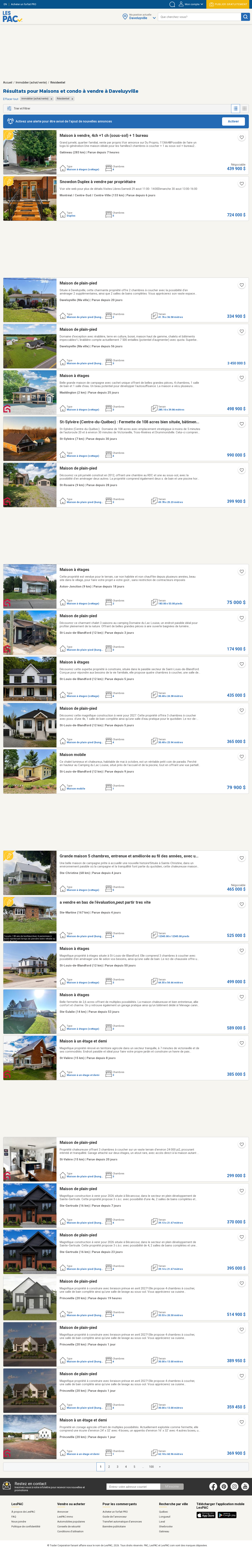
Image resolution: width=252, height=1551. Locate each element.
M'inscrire (172, 1486)
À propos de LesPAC (23, 1511)
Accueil (7, 82)
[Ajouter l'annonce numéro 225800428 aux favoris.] (241, 665)
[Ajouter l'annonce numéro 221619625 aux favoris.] (241, 757)
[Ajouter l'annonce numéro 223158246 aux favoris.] (241, 286)
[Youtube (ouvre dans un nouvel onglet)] (246, 1489)
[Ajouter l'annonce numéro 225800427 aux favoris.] (241, 711)
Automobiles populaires (71, 1521)
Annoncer (62, 1511)
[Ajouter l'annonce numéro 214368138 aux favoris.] (241, 1423)
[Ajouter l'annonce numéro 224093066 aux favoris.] (241, 572)
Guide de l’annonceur (115, 1516)
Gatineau (164, 1531)
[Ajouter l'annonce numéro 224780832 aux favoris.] (241, 471)
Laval (162, 1521)
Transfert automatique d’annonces (122, 1521)
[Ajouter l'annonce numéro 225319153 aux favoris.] (241, 1145)
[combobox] (199, 17)
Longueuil (164, 1516)
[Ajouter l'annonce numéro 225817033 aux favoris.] (241, 905)
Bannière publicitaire (114, 1526)
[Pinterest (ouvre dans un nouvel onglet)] (224, 1489)
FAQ (13, 1516)
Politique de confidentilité (25, 1526)
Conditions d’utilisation (70, 1531)
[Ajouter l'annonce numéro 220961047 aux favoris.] (241, 425)
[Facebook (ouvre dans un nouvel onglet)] (213, 1489)
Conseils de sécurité (68, 1526)
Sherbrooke (165, 1526)
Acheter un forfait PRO (115, 1511)
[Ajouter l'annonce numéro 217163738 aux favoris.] (241, 1044)
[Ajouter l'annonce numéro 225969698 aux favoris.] (241, 1330)
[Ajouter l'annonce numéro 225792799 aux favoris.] (241, 185)
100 (151, 1466)
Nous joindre (18, 1521)
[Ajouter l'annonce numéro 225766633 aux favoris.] (241, 1192)
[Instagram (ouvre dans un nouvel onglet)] (234, 1489)
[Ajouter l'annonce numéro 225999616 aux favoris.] (241, 1284)
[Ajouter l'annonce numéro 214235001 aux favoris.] (241, 998)
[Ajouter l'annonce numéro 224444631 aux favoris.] (241, 138)
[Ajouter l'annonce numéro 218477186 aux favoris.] (241, 378)
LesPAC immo (65, 1516)
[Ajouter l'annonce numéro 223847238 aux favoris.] (241, 332)
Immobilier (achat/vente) (31, 82)
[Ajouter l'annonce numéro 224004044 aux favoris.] (241, 951)
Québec (163, 1511)
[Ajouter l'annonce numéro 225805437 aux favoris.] (241, 859)
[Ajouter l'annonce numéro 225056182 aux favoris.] (241, 1238)
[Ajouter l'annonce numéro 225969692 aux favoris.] (241, 1377)
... (143, 1466)
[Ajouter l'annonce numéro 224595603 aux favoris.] (241, 619)
